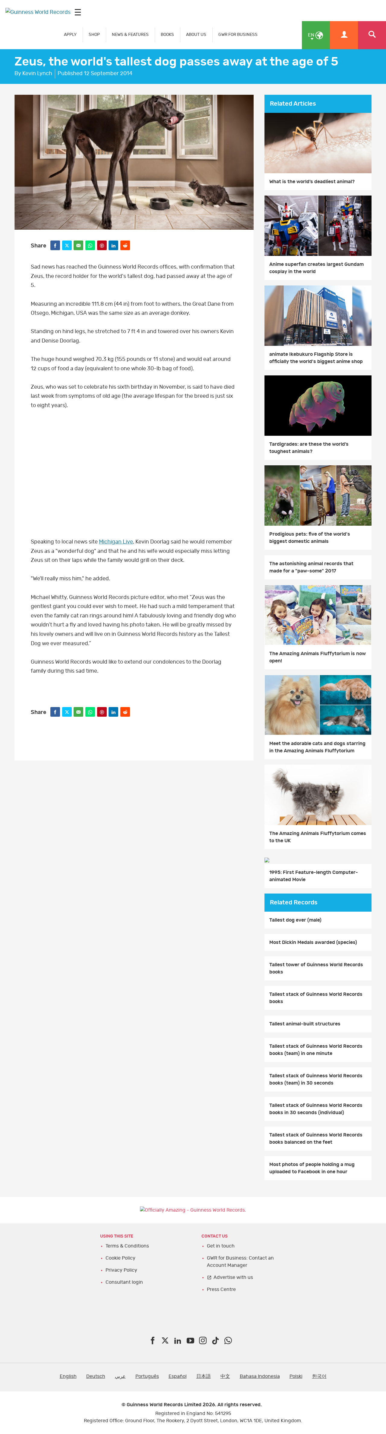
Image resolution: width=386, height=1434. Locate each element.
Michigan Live (116, 542)
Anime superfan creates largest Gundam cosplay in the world (316, 268)
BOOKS (167, 34)
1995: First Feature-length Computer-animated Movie (313, 876)
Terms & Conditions (127, 1246)
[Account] (344, 35)
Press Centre (221, 1289)
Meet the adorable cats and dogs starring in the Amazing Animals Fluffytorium (317, 747)
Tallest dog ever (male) (295, 920)
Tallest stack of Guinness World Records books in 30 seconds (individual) (315, 1109)
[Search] (372, 35)
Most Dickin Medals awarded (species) (313, 942)
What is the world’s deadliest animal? (312, 181)
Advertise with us (233, 1277)
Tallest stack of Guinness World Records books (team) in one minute (315, 1050)
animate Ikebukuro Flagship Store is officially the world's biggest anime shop (316, 358)
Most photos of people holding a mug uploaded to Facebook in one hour (312, 1168)
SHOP (94, 34)
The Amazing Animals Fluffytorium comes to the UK (317, 837)
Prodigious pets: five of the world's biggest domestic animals (309, 538)
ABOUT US (196, 34)
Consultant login (124, 1282)
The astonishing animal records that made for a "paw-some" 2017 (311, 567)
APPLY (70, 34)
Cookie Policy (120, 1258)
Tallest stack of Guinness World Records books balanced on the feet (315, 1139)
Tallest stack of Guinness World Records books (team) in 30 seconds (315, 1079)
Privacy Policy (121, 1270)
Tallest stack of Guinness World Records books (315, 998)
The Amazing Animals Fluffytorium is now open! (317, 657)
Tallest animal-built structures (304, 1023)
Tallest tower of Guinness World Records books (316, 968)
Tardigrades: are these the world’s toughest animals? (309, 448)
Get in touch (221, 1246)
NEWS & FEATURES (130, 34)
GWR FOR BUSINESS (238, 34)
